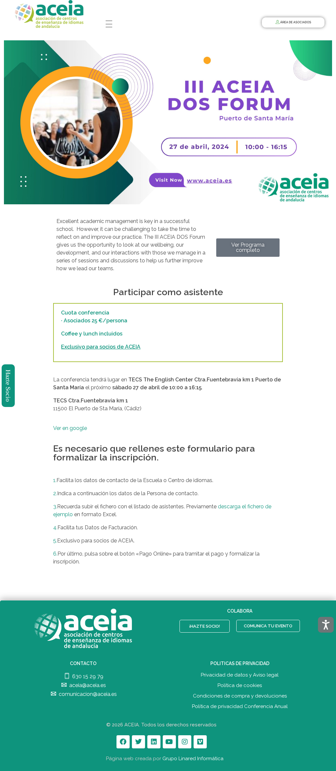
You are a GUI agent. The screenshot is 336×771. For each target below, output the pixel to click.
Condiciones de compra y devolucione (238, 696)
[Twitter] (138, 741)
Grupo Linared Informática (192, 758)
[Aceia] (50, 14)
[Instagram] (184, 741)
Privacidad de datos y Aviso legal (240, 675)
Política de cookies (240, 685)
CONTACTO (83, 663)
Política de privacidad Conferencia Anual (240, 706)
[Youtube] (169, 741)
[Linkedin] (153, 741)
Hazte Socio (8, 386)
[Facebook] (123, 741)
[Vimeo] (200, 741)
